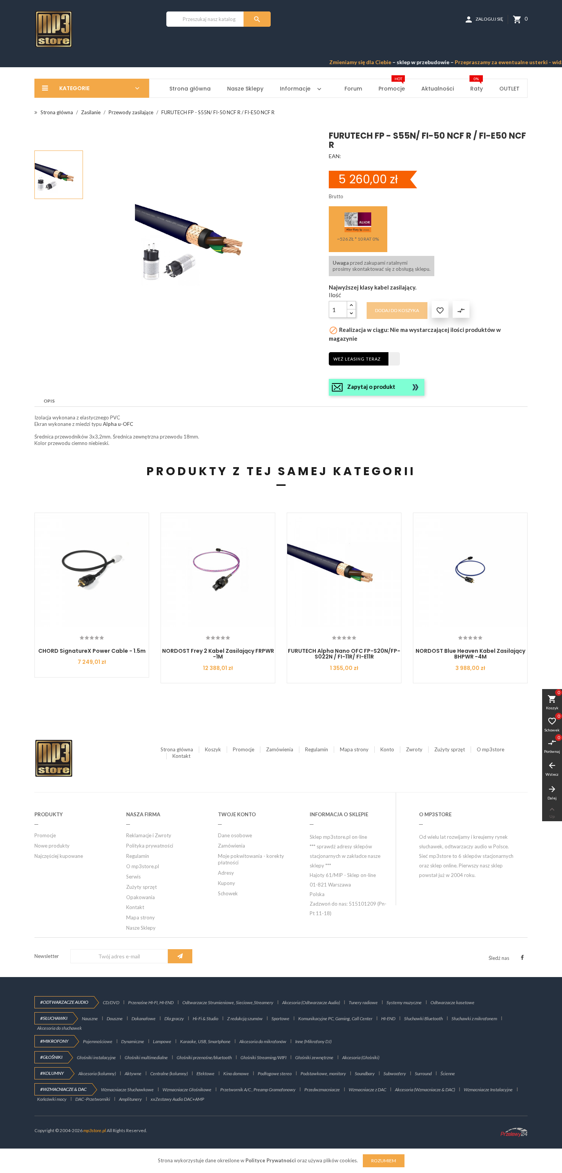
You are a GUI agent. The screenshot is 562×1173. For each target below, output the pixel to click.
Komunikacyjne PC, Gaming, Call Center (335, 1018)
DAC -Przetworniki (92, 1099)
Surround (423, 1073)
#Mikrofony (54, 1041)
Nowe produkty (52, 846)
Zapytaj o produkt (371, 386)
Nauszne (90, 1018)
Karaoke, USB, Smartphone (205, 1041)
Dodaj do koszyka (397, 310)
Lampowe (162, 1041)
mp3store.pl (94, 1130)
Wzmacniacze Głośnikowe (186, 1089)
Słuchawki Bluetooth (423, 1018)
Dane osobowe (235, 835)
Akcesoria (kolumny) (97, 1073)
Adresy (226, 873)
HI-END (388, 1018)
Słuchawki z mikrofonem (474, 1018)
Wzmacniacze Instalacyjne (488, 1089)
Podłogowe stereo (275, 1073)
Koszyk (213, 749)
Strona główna (177, 749)
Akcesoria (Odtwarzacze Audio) (311, 1002)
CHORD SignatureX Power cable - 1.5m (92, 651)
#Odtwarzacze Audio (64, 1002)
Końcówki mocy (52, 1099)
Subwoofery (394, 1073)
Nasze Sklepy (141, 928)
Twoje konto (237, 814)
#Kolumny (52, 1073)
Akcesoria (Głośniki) (360, 1057)
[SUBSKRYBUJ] (180, 956)
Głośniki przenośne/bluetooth (204, 1057)
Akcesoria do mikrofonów (262, 1041)
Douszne (115, 1018)
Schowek (228, 893)
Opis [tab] (49, 401)
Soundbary (365, 1073)
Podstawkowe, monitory (323, 1073)
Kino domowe (236, 1073)
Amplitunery (130, 1099)
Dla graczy (174, 1018)
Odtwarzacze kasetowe (452, 1002)
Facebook (522, 957)
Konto (387, 749)
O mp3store (490, 749)
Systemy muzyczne (404, 1002)
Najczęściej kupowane (58, 856)
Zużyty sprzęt (449, 749)
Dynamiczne (132, 1041)
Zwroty (414, 749)
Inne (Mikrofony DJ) (313, 1041)
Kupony (226, 883)
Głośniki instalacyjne (96, 1057)
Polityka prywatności (149, 846)
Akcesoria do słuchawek (59, 1028)
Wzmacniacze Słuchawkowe (127, 1089)
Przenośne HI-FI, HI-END (151, 1002)
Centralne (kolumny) (169, 1073)
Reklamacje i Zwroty (148, 835)
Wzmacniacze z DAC (367, 1089)
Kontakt (181, 756)
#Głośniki (51, 1057)
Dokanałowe (144, 1018)
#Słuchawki (53, 1018)
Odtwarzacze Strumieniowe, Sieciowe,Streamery (227, 1002)
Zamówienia (279, 749)
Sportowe (280, 1018)
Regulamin (316, 749)
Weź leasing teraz (357, 358)
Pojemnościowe (97, 1041)
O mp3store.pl (142, 866)
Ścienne (447, 1073)
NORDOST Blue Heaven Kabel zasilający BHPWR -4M (470, 653)
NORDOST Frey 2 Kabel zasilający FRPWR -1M (218, 653)
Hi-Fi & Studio (205, 1018)
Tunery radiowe (363, 1002)
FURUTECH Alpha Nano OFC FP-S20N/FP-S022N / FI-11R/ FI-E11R (344, 653)
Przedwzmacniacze (322, 1089)
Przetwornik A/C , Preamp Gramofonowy (258, 1089)
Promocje (243, 749)
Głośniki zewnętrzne (314, 1057)
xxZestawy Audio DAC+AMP (177, 1099)
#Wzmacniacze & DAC (63, 1089)
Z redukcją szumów (245, 1018)
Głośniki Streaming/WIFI (263, 1057)
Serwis (133, 877)
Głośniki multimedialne (146, 1057)
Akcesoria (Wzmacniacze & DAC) (425, 1089)
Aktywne (133, 1073)
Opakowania (140, 897)
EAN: (335, 156)
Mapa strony (354, 749)
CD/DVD (111, 1002)
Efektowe (205, 1073)
